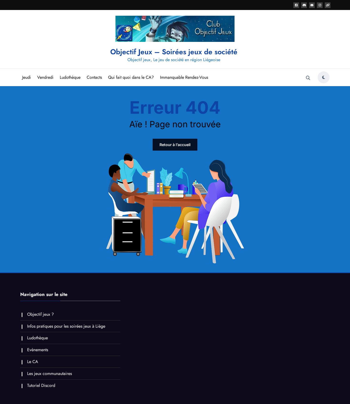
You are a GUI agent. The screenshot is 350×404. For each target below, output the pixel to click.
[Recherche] (308, 78)
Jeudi (26, 77)
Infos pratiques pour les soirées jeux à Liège (66, 326)
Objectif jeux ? (40, 314)
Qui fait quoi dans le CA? (131, 77)
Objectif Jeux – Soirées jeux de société (173, 52)
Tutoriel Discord (41, 385)
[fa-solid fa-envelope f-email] (312, 5)
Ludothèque (70, 77)
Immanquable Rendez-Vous (184, 77)
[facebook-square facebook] (296, 5)
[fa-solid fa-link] (327, 5)
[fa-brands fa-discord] (304, 5)
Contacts (94, 77)
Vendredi (45, 77)
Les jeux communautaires (49, 373)
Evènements (37, 350)
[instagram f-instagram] (320, 5)
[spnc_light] (324, 77)
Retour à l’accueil (175, 144)
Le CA (32, 362)
